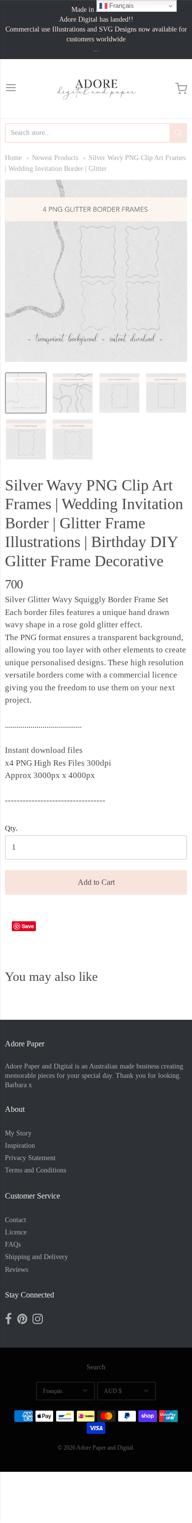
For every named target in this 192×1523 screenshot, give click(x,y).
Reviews (16, 1269)
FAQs (13, 1244)
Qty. (11, 828)
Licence (16, 1232)
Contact (15, 1220)
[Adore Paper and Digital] (96, 88)
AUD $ (113, 1391)
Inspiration (20, 1145)
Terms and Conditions (35, 1170)
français (53, 1391)
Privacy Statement (30, 1158)
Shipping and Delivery (36, 1257)
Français (120, 5)
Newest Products (55, 158)
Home (13, 158)
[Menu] (11, 89)
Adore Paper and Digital (104, 1447)
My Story (18, 1133)
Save (28, 926)
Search (96, 1367)
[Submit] (178, 133)
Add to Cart (96, 882)
